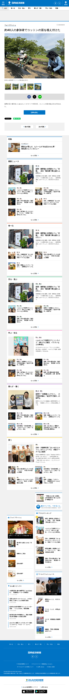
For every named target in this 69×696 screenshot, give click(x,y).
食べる (13, 8)
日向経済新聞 (16, 3)
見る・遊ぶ (21, 8)
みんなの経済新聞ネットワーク (34, 680)
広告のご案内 (51, 666)
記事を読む (34, 112)
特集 (56, 8)
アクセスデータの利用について (25, 666)
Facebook (55, 3)
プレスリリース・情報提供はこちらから (42, 664)
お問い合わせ (41, 666)
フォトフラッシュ (10, 25)
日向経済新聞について (23, 664)
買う (29, 8)
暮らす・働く (38, 8)
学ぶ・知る (48, 8)
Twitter (59, 3)
